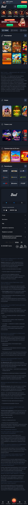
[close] (1, 2)
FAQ (3, 223)
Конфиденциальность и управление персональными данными (12, 236)
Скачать (24, 2)
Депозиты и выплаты (8, 227)
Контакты (4, 219)
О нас (3, 215)
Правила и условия (7, 232)
